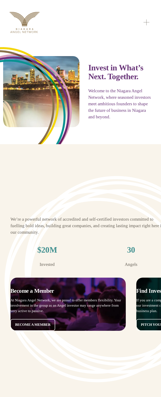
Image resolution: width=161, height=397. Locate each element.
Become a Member (33, 325)
